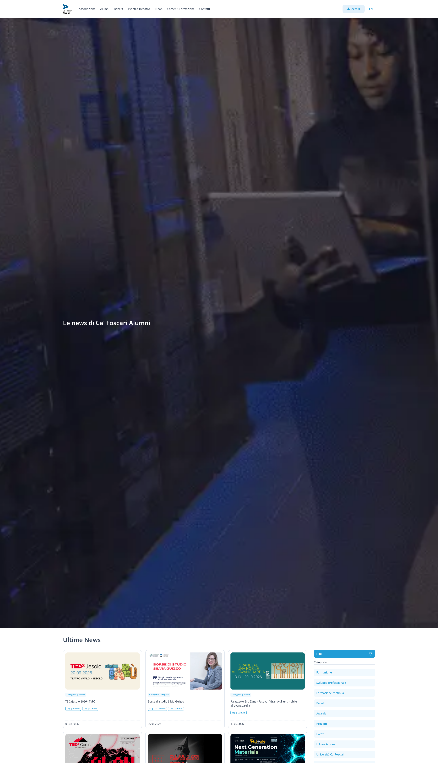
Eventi (320, 734)
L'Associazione (325, 744)
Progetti (321, 724)
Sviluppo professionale (331, 683)
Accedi (355, 9)
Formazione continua (330, 693)
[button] (87, 9)
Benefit (321, 703)
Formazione (324, 672)
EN (371, 9)
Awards (321, 713)
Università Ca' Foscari (330, 754)
